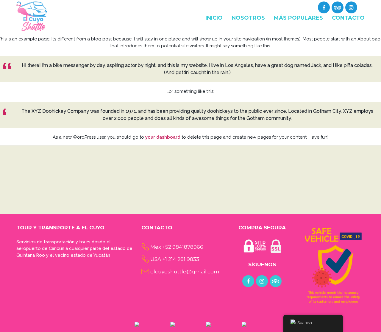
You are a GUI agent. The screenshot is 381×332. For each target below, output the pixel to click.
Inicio (214, 18)
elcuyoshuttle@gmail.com (184, 272)
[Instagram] (351, 7)
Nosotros (248, 18)
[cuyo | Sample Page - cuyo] (31, 16)
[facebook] (248, 281)
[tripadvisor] (337, 7)
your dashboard (162, 137)
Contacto (348, 18)
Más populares (298, 18)
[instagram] (262, 281)
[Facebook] (323, 7)
